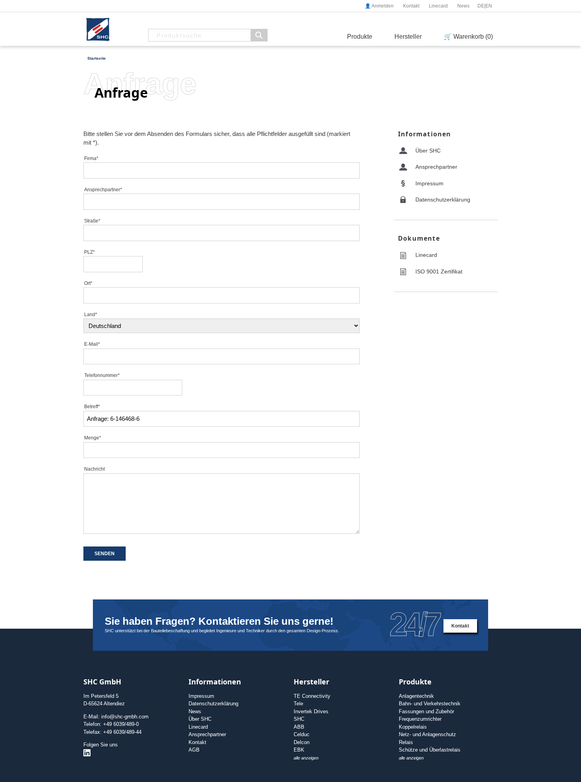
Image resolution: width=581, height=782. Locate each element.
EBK (299, 750)
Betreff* (92, 406)
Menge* (92, 438)
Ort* (88, 283)
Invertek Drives (311, 711)
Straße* (92, 221)
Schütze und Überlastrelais (429, 750)
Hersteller (408, 36)
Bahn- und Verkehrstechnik (429, 704)
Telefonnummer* (102, 375)
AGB (194, 750)
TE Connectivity (312, 696)
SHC (299, 719)
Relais (406, 742)
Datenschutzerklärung (442, 199)
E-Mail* (92, 344)
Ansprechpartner (436, 167)
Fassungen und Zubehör (426, 711)
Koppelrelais (413, 727)
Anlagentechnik (416, 696)
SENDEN (104, 553)
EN (488, 6)
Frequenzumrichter (420, 719)
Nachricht (94, 469)
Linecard (438, 6)
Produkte (359, 36)
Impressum (429, 183)
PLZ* (89, 252)
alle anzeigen (306, 758)
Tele (298, 704)
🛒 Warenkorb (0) (468, 36)
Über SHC (428, 150)
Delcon (301, 742)
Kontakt (411, 6)
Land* (90, 314)
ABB (299, 727)
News (463, 6)
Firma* (91, 158)
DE (480, 6)
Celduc (301, 734)
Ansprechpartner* (103, 189)
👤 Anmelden (379, 6)
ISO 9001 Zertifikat (438, 271)
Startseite (96, 58)
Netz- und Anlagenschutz (427, 734)
